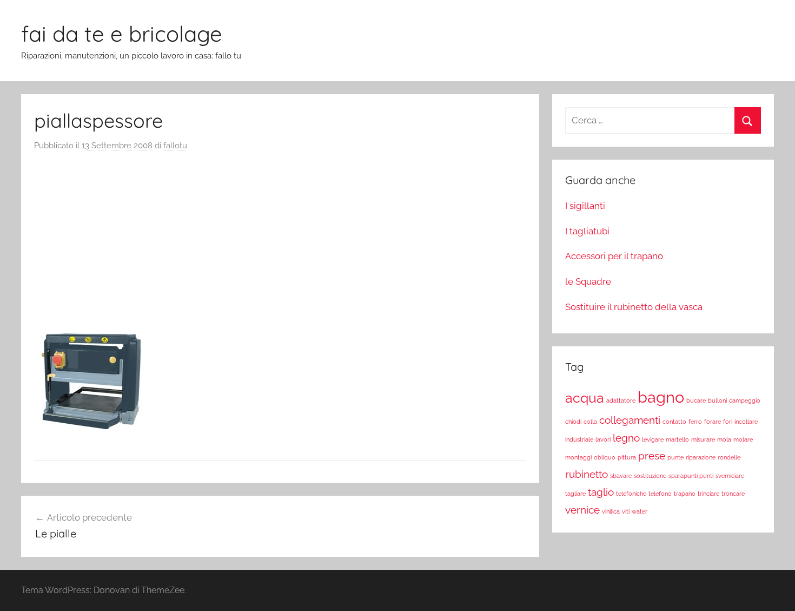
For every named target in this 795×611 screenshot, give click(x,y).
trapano (684, 493)
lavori (603, 439)
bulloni (717, 400)
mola (724, 439)
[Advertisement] (280, 243)
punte (675, 457)
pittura (627, 457)
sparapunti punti (690, 475)
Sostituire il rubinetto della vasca (634, 306)
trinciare (708, 493)
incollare (746, 421)
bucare (696, 400)
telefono (660, 493)
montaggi (578, 457)
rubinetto (586, 474)
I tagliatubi (587, 231)
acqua (584, 398)
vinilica (611, 511)
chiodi (573, 421)
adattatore (620, 400)
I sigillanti (585, 205)
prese (651, 456)
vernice (582, 510)
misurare (703, 439)
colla (590, 421)
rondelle (729, 457)
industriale (579, 439)
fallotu (175, 145)
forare (712, 421)
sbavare (621, 475)
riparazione (701, 457)
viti (626, 511)
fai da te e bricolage (121, 33)
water (639, 511)
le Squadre (588, 281)
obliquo (604, 457)
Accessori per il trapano (614, 256)
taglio (601, 492)
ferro (695, 421)
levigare (653, 439)
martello (677, 439)
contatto (674, 421)
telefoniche (631, 493)
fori (727, 421)
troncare (733, 493)
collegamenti (629, 420)
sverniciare (730, 475)
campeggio (744, 400)
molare (743, 439)
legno (626, 438)
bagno (661, 396)
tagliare (575, 493)
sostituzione (650, 475)
